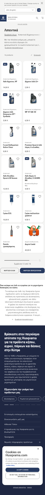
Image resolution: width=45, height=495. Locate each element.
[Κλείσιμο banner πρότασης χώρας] (42, 3)
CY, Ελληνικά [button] (12, 19)
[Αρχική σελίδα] (3, 18)
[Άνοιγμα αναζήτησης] (37, 18)
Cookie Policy (10, 465)
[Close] (38, 449)
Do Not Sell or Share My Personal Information (22, 475)
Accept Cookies (23, 470)
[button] (18, 64)
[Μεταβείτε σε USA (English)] (39, 10)
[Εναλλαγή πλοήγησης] (42, 18)
